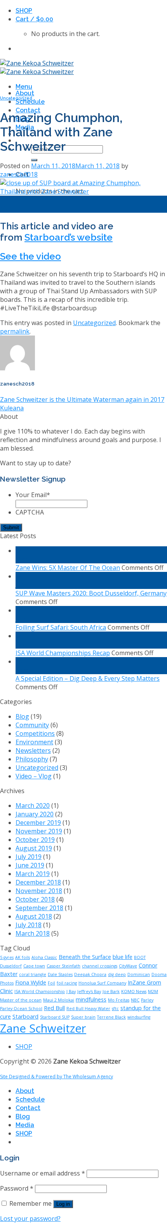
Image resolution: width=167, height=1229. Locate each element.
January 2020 (35, 814)
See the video (30, 256)
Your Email (33, 495)
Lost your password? (30, 1218)
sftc (115, 1008)
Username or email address (42, 1173)
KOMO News (133, 991)
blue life (122, 956)
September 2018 (39, 908)
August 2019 (34, 848)
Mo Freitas (118, 1000)
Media (25, 1125)
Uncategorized (16, 98)
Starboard (25, 1016)
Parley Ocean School (21, 1008)
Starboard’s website (68, 237)
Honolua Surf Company (102, 983)
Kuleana (12, 408)
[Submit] (34, 160)
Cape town (34, 966)
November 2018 (39, 890)
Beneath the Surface (85, 956)
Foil (51, 983)
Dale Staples (60, 974)
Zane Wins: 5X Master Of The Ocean (68, 567)
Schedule (30, 101)
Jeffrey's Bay (89, 991)
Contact (28, 1108)
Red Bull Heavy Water (88, 1008)
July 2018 (29, 925)
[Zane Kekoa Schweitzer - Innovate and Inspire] (37, 67)
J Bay (71, 991)
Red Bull (54, 1008)
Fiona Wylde (30, 982)
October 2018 (35, 899)
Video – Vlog (34, 776)
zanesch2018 (19, 174)
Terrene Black (111, 1017)
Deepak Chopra (90, 974)
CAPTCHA (30, 512)
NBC (135, 1000)
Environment (34, 742)
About (25, 93)
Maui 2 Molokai (58, 1000)
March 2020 (33, 805)
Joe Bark (111, 991)
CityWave (128, 966)
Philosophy (32, 759)
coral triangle (32, 974)
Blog (22, 716)
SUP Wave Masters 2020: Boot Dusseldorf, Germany (91, 593)
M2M (153, 991)
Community (32, 725)
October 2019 (35, 839)
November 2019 (39, 831)
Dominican (138, 974)
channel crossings (99, 966)
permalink (15, 331)
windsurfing (138, 1017)
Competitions (35, 733)
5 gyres (7, 957)
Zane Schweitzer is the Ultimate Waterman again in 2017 (82, 399)
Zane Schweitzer (43, 1028)
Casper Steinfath (63, 966)
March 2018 (33, 933)
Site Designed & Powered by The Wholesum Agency (56, 1076)
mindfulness (91, 999)
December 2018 (38, 882)
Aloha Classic (44, 957)
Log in (63, 1204)
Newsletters (33, 750)
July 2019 (29, 856)
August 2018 (34, 916)
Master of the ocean (21, 1000)
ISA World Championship (39, 991)
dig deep (117, 974)
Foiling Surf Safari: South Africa (61, 627)
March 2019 (33, 873)
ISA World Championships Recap (63, 653)
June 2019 (30, 865)
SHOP (24, 10)
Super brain (83, 1017)
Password (16, 1188)
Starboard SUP (55, 1017)
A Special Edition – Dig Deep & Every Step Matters (88, 678)
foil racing (67, 983)
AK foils (22, 957)
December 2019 (38, 822)
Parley (147, 1000)
